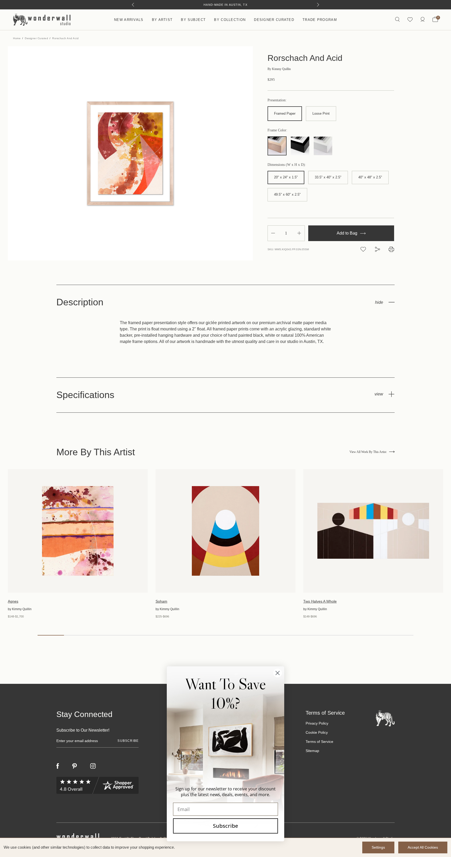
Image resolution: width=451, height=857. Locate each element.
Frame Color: (277, 130)
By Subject (193, 20)
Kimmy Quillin (279, 69)
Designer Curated (274, 20)
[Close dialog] (277, 673)
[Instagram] (93, 766)
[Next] (318, 5)
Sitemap (312, 751)
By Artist (162, 20)
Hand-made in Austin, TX (225, 4)
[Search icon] (397, 20)
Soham (161, 601)
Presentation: (277, 100)
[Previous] (133, 5)
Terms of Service (319, 741)
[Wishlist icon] (410, 20)
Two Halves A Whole (320, 601)
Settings (378, 847)
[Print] (391, 249)
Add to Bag (347, 233)
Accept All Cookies (423, 847)
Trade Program (319, 20)
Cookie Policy (317, 732)
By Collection (230, 20)
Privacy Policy (317, 723)
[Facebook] (57, 766)
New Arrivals (129, 20)
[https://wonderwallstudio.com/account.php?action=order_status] (422, 20)
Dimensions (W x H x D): (287, 165)
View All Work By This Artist (367, 452)
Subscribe (225, 825)
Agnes (13, 601)
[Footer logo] (385, 717)
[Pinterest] (74, 766)
